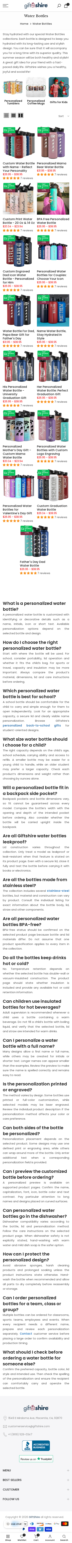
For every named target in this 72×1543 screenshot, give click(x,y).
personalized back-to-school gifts (32, 725)
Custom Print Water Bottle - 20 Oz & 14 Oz (19, 221)
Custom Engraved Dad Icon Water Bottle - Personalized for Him (18, 277)
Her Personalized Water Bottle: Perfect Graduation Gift (52, 390)
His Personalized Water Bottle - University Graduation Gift (15, 392)
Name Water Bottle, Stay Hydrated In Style (51, 335)
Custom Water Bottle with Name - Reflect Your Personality (19, 167)
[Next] (66, 86)
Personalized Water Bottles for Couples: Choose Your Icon (52, 275)
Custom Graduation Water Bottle (52, 508)
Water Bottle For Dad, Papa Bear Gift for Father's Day (19, 335)
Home (24, 24)
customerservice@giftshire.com (29, 1426)
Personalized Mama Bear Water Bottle (51, 165)
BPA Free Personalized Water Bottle (53, 221)
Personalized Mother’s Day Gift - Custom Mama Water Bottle (17, 452)
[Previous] (5, 86)
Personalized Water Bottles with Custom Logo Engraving (52, 450)
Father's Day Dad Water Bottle (32, 564)
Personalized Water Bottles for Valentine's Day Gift (17, 509)
